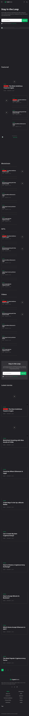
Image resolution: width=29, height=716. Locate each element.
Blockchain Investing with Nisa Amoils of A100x (19, 112)
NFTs (21, 693)
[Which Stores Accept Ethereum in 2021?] (14, 614)
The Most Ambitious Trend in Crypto (19, 100)
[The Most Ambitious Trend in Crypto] (6, 100)
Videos (14, 98)
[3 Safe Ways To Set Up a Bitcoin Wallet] (22, 207)
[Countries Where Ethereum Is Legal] (6, 124)
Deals (21, 702)
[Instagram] (14, 687)
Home (8, 691)
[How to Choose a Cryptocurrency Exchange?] (14, 552)
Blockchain (21, 691)
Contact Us (8, 695)
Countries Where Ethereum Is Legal (19, 124)
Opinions (21, 695)
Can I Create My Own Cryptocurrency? (6, 219)
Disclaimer (8, 702)
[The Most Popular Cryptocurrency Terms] (14, 645)
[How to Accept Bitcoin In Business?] (14, 583)
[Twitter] (17, 687)
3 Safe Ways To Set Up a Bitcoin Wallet (9, 207)
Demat (14, 102)
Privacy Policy (13, 23)
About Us (8, 693)
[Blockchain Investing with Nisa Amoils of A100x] (6, 112)
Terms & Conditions (8, 698)
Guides (14, 122)
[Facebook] (12, 687)
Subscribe (25, 20)
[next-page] (11, 670)
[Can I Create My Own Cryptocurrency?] (22, 219)
